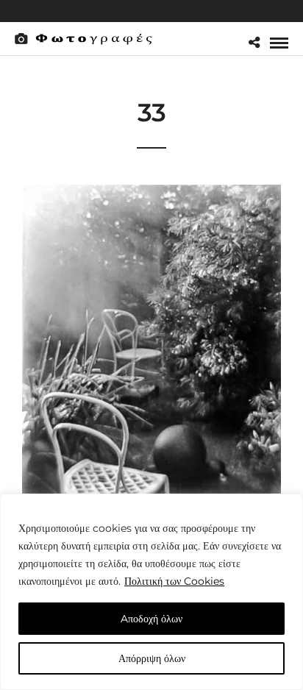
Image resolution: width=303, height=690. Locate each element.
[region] (151, 592)
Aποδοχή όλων (151, 618)
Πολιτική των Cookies (174, 581)
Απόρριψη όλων (151, 658)
